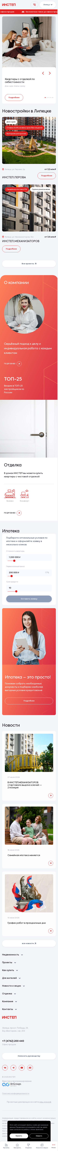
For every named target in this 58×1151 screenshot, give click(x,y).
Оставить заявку (29, 599)
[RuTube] (30, 1068)
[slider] (14, 561)
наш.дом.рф (45, 1102)
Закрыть (39, 1136)
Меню (54, 1147)
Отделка (28, 1147)
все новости (28, 943)
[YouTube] (22, 1068)
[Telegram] (13, 1068)
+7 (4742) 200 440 (13, 1041)
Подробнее (14, 97)
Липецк (46, 5)
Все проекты (28, 264)
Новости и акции (42, 1147)
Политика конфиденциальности (15, 1093)
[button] (29, 11)
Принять (19, 1136)
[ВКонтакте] (5, 1068)
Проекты (6, 1147)
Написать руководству (29, 1056)
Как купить (17, 1147)
